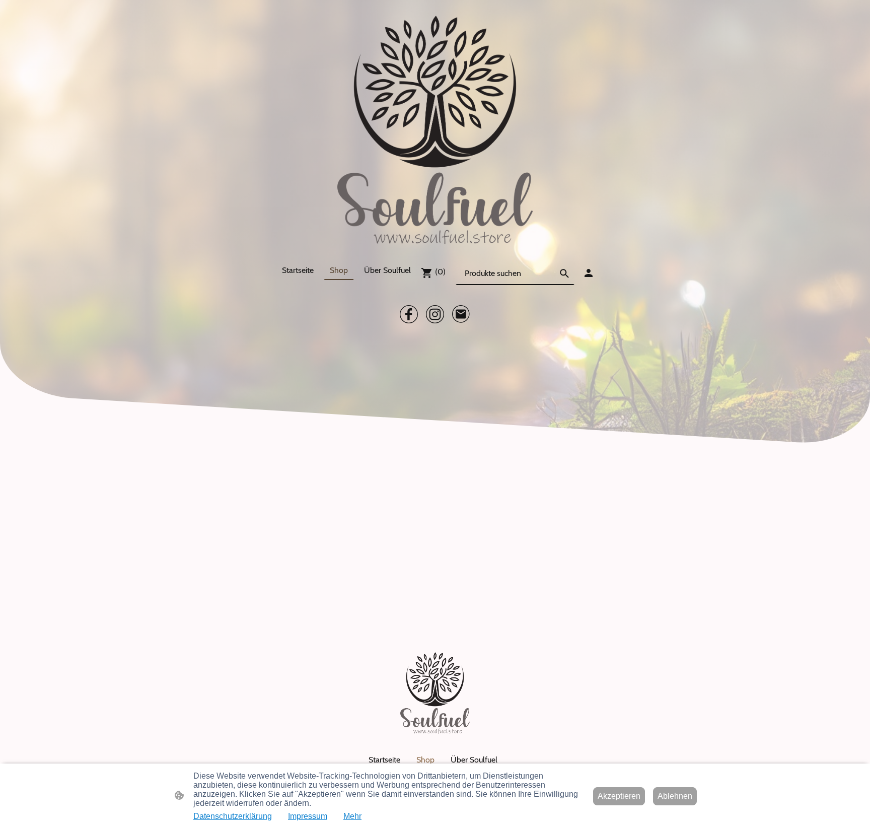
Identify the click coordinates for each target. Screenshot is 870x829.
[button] (564, 273)
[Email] (461, 314)
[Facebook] (409, 314)
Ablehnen (675, 796)
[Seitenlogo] (435, 130)
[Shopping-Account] (589, 273)
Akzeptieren (619, 796)
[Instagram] (435, 314)
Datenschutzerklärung (232, 816)
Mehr (352, 816)
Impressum (307, 816)
